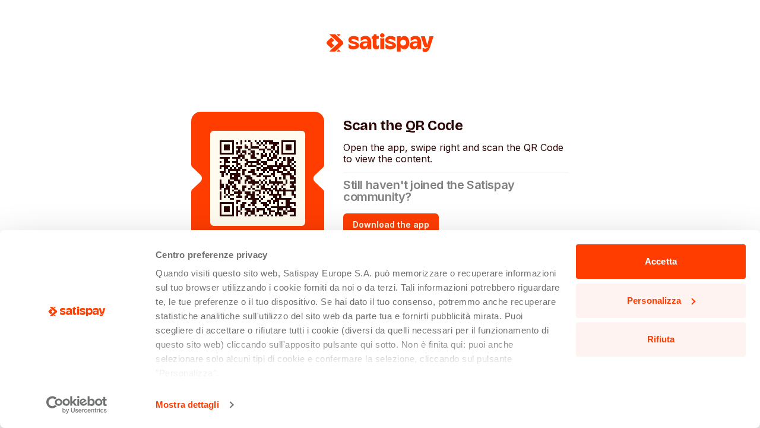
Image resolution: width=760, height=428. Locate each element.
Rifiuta (661, 339)
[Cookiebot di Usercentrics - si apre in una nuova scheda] (77, 405)
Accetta (661, 261)
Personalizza (654, 300)
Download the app (391, 224)
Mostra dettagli (187, 404)
